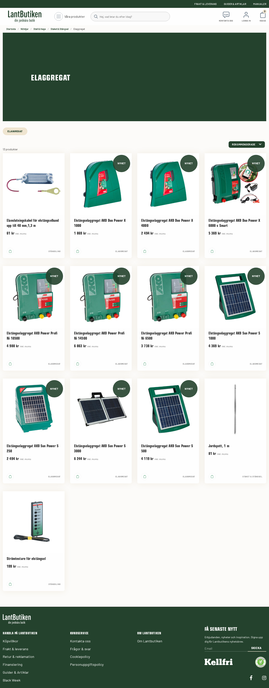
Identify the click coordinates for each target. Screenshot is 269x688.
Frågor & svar (80, 649)
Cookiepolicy (80, 656)
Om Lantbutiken (149, 641)
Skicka (256, 648)
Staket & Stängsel (60, 29)
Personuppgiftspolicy (87, 664)
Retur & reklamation (18, 656)
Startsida (11, 29)
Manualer (259, 4)
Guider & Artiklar (235, 4)
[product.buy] (10, 251)
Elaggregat (15, 131)
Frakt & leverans (205, 4)
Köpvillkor (10, 641)
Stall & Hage (39, 29)
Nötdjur (25, 29)
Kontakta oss (80, 641)
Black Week (11, 680)
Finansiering (12, 664)
